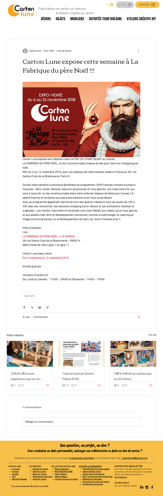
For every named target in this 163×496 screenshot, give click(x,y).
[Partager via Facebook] (24, 307)
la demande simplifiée (81, 458)
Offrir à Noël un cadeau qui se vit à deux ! (133, 376)
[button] (110, 4)
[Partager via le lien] (47, 307)
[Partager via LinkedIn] (39, 307)
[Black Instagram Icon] (147, 487)
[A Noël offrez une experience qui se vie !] (30, 354)
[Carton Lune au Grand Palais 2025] (82, 354)
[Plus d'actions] (138, 51)
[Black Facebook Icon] (152, 487)
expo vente (30, 296)
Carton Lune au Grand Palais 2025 (77, 376)
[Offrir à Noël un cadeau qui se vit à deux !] (133, 354)
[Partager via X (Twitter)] (31, 307)
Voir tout (152, 335)
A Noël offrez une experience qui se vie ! (26, 376)
